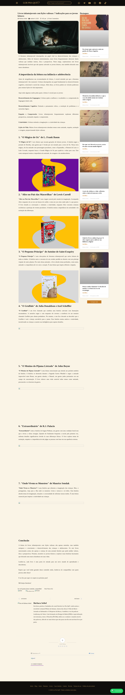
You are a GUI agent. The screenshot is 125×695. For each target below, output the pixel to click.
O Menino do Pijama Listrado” (29, 371)
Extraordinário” (24, 431)
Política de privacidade (89, 686)
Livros (51, 686)
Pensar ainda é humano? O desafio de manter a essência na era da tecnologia (94, 288)
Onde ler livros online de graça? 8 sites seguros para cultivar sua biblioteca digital (93, 240)
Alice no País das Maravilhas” (29, 199)
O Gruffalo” (24, 311)
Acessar (92, 653)
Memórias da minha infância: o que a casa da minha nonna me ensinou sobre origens (94, 97)
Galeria (65, 686)
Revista (70, 686)
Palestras (45, 686)
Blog (36, 686)
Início (31, 686)
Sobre (40, 686)
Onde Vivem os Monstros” (28, 488)
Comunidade (118, 691)
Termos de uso (77, 686)
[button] (94, 301)
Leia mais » (85, 53)
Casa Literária (57, 686)
